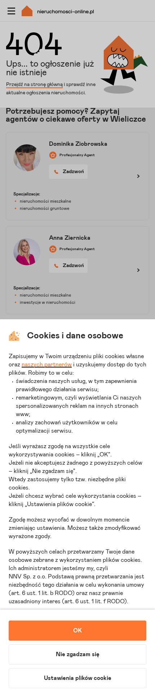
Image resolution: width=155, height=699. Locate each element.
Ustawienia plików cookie (77, 678)
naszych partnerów (47, 364)
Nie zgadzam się (77, 654)
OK (77, 630)
